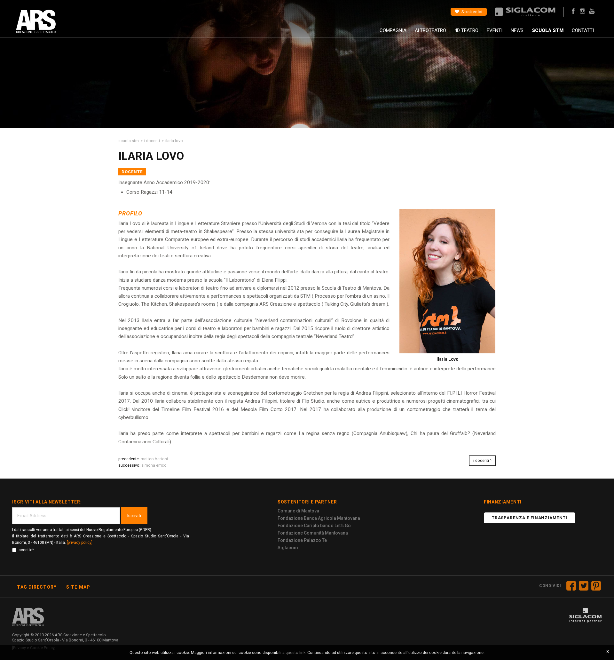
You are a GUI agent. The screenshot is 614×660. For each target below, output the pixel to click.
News (517, 30)
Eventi (494, 30)
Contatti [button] (583, 30)
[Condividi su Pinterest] (596, 586)
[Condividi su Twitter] (584, 586)
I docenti (152, 140)
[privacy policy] (79, 542)
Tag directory (37, 587)
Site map (78, 587)
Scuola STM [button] (547, 30)
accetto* (26, 550)
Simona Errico (154, 465)
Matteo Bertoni (154, 458)
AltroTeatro (430, 30)
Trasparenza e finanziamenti (529, 517)
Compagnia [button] (393, 30)
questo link (295, 652)
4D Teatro (466, 30)
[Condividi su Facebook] (571, 586)
